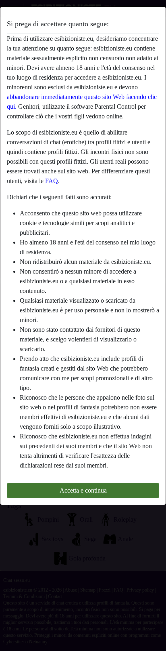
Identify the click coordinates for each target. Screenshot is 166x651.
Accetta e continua (83, 490)
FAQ (51, 180)
